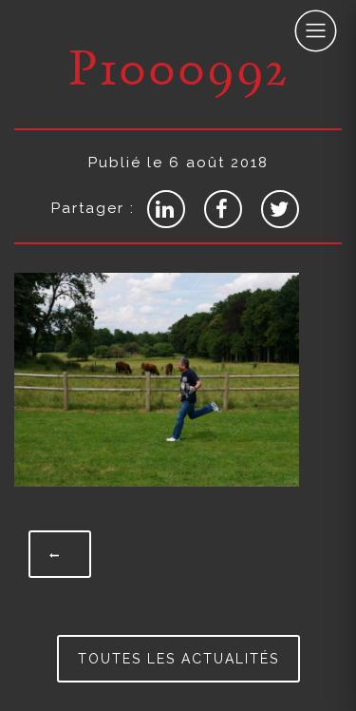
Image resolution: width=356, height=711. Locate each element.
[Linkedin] (166, 209)
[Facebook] (223, 209)
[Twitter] (280, 209)
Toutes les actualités (178, 658)
